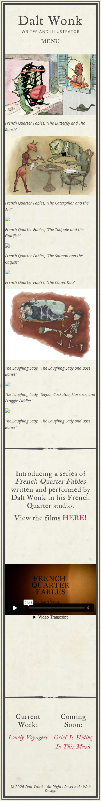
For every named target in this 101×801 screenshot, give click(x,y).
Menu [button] (50, 41)
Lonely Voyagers (28, 737)
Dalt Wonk (50, 21)
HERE (73, 518)
